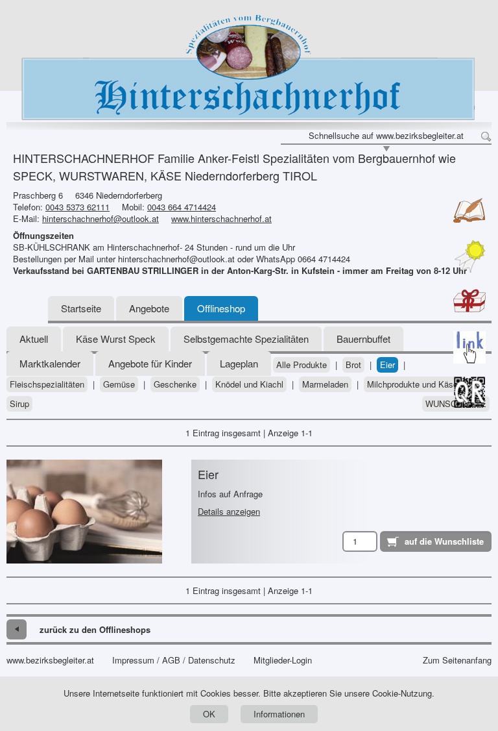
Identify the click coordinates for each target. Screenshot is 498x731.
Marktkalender (49, 363)
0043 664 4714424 (181, 207)
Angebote (149, 308)
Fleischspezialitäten (47, 384)
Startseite (81, 308)
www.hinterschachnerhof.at (221, 218)
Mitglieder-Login (283, 660)
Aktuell (33, 338)
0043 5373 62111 (77, 207)
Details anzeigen (229, 511)
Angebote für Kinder (150, 363)
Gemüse (119, 384)
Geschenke (175, 384)
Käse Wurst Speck (116, 338)
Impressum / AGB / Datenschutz (173, 660)
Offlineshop (221, 308)
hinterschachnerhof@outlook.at (100, 218)
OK (209, 714)
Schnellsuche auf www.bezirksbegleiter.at (386, 136)
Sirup (19, 404)
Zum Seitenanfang (457, 660)
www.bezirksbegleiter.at (50, 660)
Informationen (279, 714)
